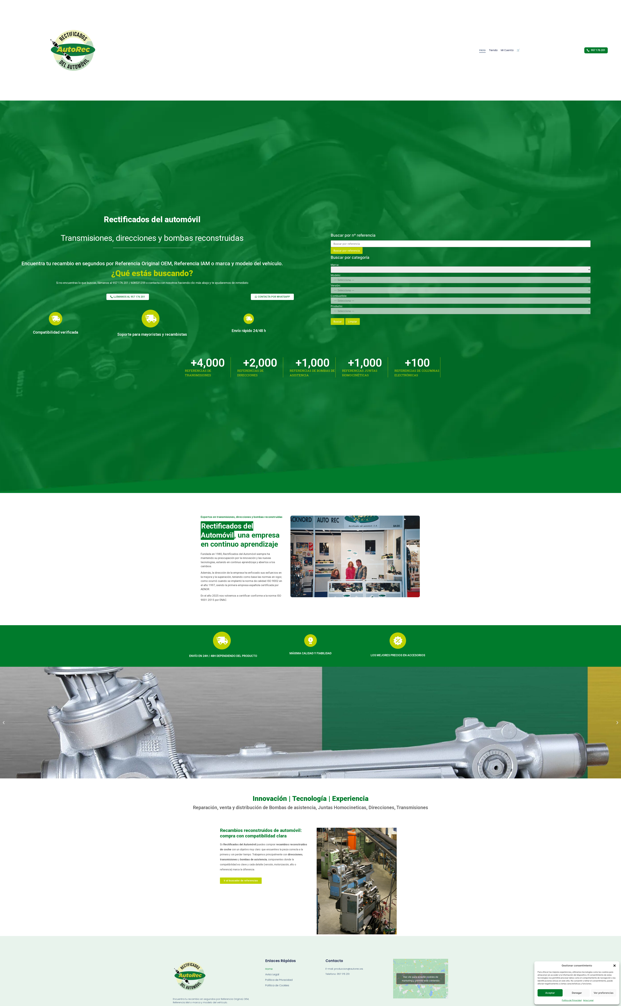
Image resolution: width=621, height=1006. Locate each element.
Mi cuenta (507, 50)
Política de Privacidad (572, 1000)
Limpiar (352, 321)
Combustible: (339, 295)
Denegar (577, 992)
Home (269, 969)
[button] (614, 965)
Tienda (493, 50)
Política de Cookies (277, 985)
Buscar (337, 321)
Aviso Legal (588, 1000)
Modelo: (336, 275)
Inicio (482, 50)
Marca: (335, 264)
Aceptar (550, 992)
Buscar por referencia (346, 250)
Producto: (337, 306)
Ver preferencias (603, 992)
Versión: (335, 285)
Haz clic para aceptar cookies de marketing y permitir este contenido (421, 978)
